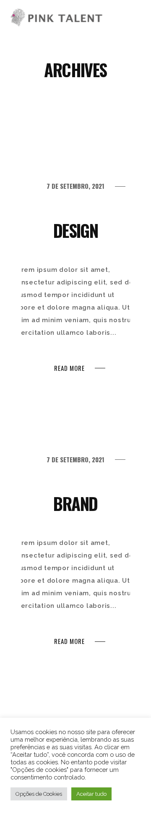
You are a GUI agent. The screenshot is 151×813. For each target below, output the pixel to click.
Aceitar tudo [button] (91, 794)
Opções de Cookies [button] (39, 794)
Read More (69, 368)
